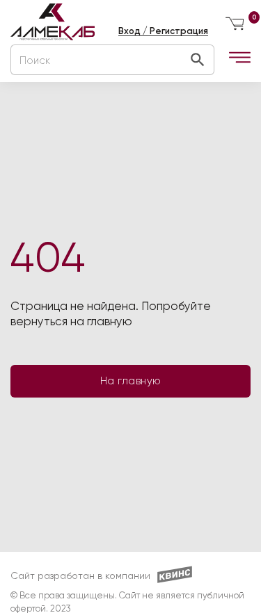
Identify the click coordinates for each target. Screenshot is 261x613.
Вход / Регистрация (163, 31)
